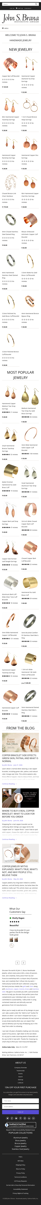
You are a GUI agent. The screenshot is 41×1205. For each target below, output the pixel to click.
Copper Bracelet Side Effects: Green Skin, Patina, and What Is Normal (20, 758)
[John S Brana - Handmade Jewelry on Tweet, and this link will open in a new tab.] (7, 1118)
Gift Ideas (20, 1161)
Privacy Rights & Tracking (20, 1193)
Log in (12, 8)
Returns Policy (20, 1169)
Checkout (27, 8)
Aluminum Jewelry (20, 1137)
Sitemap (20, 1080)
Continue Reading (8, 784)
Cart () (20, 8)
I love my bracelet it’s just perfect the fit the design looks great (20, 932)
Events (20, 1074)
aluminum (9, 989)
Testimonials (20, 1071)
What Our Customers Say (17, 910)
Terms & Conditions (20, 1177)
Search (20, 1077)
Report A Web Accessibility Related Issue (20, 1130)
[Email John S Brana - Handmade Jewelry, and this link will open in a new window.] (33, 1118)
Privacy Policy (20, 1173)
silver (31, 986)
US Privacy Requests (20, 1181)
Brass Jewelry (20, 1140)
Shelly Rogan (18, 918)
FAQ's (20, 1157)
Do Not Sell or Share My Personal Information (20, 1185)
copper (16, 989)
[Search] (36, 4)
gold (24, 986)
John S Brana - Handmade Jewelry (17, 1198)
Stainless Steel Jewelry (20, 1149)
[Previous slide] (17, 963)
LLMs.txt (20, 1083)
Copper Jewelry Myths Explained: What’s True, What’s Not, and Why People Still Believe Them (20, 871)
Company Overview (20, 1068)
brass (27, 989)
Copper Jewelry (20, 1146)
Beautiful (14, 925)
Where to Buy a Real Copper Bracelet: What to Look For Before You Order (18, 813)
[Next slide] (23, 963)
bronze (21, 989)
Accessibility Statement (20, 1189)
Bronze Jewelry (20, 1143)
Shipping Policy (20, 1165)
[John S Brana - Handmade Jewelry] (20, 18)
